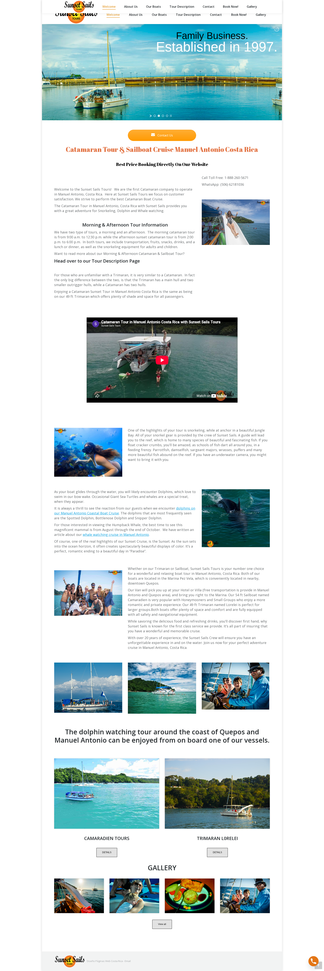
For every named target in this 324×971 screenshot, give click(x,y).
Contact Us (165, 135)
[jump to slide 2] (159, 116)
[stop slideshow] (171, 116)
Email (128, 961)
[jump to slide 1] (155, 116)
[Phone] (313, 961)
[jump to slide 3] (163, 116)
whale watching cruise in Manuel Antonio (116, 534)
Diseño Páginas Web (98, 961)
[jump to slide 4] (167, 116)
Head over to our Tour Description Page (97, 261)
